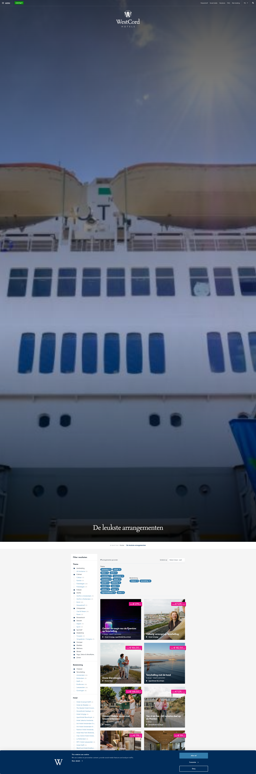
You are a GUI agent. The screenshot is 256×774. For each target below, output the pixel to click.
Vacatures (222, 3)
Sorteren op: (163, 560)
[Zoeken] (253, 3)
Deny (193, 769)
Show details (76, 761)
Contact (19, 3)
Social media (213, 3)
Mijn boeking (236, 3)
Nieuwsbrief (204, 3)
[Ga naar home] (128, 18)
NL (245, 3)
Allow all (193, 756)
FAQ (228, 3)
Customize (192, 762)
